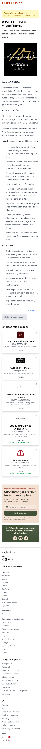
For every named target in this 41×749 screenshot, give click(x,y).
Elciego (4, 592)
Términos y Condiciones (11, 728)
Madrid (4, 579)
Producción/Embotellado (12, 680)
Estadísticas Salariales (10, 712)
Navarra (5, 652)
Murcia (4, 596)
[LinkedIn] (20, 538)
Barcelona (6, 576)
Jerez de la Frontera (9, 602)
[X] (15, 538)
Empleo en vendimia (10, 715)
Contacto (5, 705)
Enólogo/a (6, 687)
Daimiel (5, 599)
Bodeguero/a (7, 664)
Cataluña (5, 626)
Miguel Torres (34, 310)
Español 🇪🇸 (6, 737)
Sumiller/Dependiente (10, 670)
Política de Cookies (9, 725)
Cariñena (5, 589)
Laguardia (6, 606)
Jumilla (4, 586)
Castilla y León (7, 622)
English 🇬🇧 (6, 740)
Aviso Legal (6, 718)
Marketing (6, 694)
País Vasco (6, 632)
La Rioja (5, 642)
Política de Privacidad (25, 517)
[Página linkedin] (6, 559)
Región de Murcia (8, 639)
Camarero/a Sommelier (11, 674)
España (4, 614)
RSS (3, 708)
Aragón (4, 636)
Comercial (6, 667)
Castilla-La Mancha (9, 646)
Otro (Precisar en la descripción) (14, 690)
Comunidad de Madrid (10, 629)
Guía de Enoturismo (10, 684)
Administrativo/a (8, 677)
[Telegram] (26, 538)
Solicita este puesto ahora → (14, 317)
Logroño (5, 582)
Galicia (4, 649)
